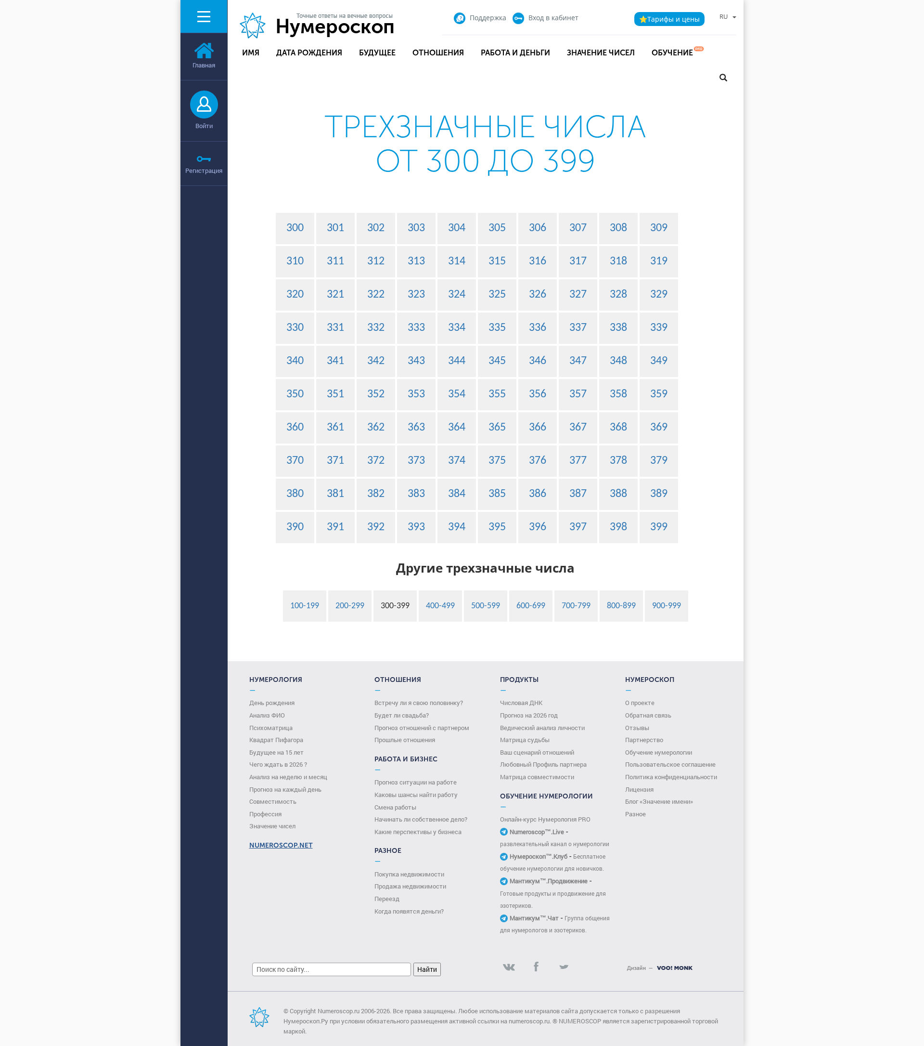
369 (658, 427)
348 (618, 361)
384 (456, 494)
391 (335, 527)
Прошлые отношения (404, 739)
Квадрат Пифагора (276, 739)
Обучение (672, 52)
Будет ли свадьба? (401, 715)
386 (537, 494)
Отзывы (637, 727)
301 (335, 228)
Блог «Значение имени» (659, 801)
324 (456, 295)
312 (376, 261)
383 (416, 494)
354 (456, 394)
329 (658, 295)
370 (295, 461)
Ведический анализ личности (542, 727)
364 (456, 427)
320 (295, 295)
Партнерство (644, 739)
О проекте (639, 702)
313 (416, 261)
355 (497, 394)
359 (658, 394)
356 (537, 394)
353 (416, 394)
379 (658, 461)
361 (335, 427)
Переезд (386, 898)
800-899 (621, 606)
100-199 (304, 606)
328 (618, 295)
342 (376, 361)
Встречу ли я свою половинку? (418, 702)
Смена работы (395, 807)
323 (416, 295)
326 (537, 295)
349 (658, 361)
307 (578, 228)
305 (497, 228)
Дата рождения (309, 52)
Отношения (438, 52)
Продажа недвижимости (410, 886)
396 (537, 527)
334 (456, 328)
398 (618, 527)
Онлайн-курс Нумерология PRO (545, 819)
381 (335, 494)
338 (618, 328)
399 (658, 527)
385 (497, 494)
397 (578, 527)
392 (376, 527)
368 (618, 427)
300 (295, 228)
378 (618, 461)
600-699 (530, 606)
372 (376, 461)
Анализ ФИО (267, 715)
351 (335, 394)
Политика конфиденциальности (671, 776)
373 (416, 461)
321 (335, 295)
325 (497, 295)
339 (658, 328)
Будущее (377, 52)
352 (376, 394)
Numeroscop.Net (281, 845)
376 (537, 461)
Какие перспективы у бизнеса (418, 831)
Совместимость (272, 801)
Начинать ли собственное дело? (420, 819)
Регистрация (203, 170)
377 (578, 461)
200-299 (349, 606)
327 (578, 295)
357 (578, 394)
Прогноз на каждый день (285, 789)
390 (295, 527)
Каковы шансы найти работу (416, 794)
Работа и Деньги (515, 52)
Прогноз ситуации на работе (415, 782)
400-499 (440, 606)
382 (376, 494)
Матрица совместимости (537, 776)
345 (497, 361)
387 (578, 494)
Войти (204, 125)
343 (416, 361)
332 (376, 328)
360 (295, 427)
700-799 (576, 606)
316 (537, 261)
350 (295, 394)
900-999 (666, 606)
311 (335, 261)
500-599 (485, 606)
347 (578, 361)
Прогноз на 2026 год (529, 715)
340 (295, 361)
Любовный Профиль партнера (543, 764)
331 (335, 328)
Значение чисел (601, 52)
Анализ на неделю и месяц (288, 776)
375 (497, 461)
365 (497, 427)
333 (416, 328)
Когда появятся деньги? (409, 911)
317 (578, 261)
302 (376, 228)
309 (658, 228)
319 (658, 261)
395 (497, 527)
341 (335, 361)
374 (456, 461)
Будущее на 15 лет (276, 752)
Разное (635, 814)
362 (376, 427)
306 (537, 228)
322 (376, 295)
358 (618, 394)
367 (578, 427)
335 (497, 328)
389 (658, 494)
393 (416, 527)
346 (537, 361)
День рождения (272, 702)
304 (456, 228)
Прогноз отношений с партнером (421, 727)
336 (537, 328)
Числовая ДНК (521, 702)
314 (456, 261)
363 (416, 427)
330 (295, 328)
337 (578, 328)
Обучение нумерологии (658, 752)
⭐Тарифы (669, 19)
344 (456, 361)
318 (618, 261)
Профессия (265, 814)
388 (618, 494)
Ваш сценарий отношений (537, 752)
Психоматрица (271, 727)
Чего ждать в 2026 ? (278, 764)
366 (537, 427)
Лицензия (639, 789)
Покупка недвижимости (409, 874)
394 (456, 527)
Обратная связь (648, 715)
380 (295, 494)
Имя (250, 52)
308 (618, 228)
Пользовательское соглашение (670, 764)
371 (335, 461)
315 (497, 261)
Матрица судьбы (525, 739)
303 (416, 228)
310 (295, 261)
